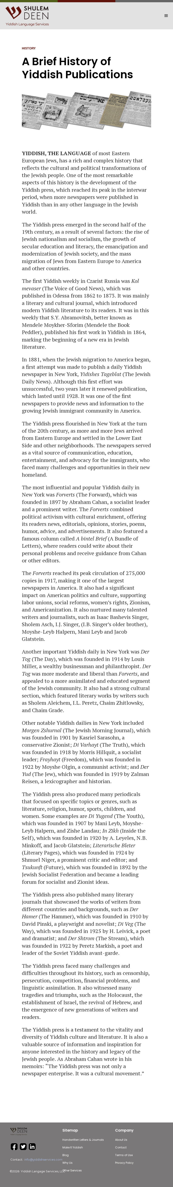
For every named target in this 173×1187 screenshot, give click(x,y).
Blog (65, 1155)
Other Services (72, 1170)
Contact (121, 1147)
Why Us (67, 1163)
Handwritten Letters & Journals (83, 1140)
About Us (121, 1140)
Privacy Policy (124, 1163)
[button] (144, 16)
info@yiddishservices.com (43, 1159)
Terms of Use (124, 1155)
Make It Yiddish (72, 1147)
